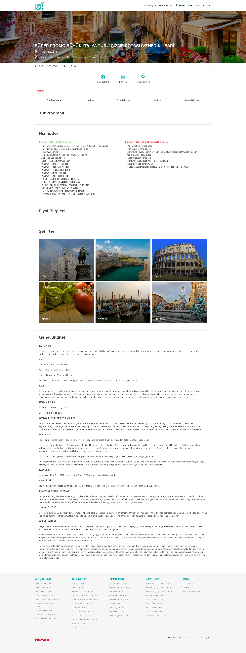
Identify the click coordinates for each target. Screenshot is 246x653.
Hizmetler (88, 100)
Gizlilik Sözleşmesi (202, 637)
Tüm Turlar (54, 66)
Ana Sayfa (150, 5)
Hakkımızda (166, 5)
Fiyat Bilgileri (124, 100)
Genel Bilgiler (191, 100)
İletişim (180, 5)
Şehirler (157, 100)
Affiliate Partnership (199, 5)
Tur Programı (54, 100)
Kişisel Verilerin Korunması (180, 637)
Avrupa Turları (70, 66)
